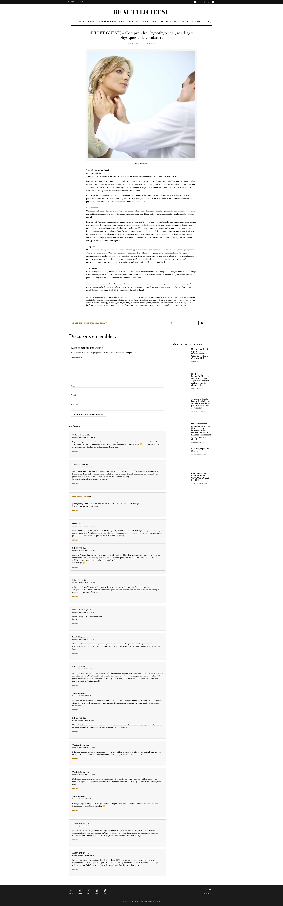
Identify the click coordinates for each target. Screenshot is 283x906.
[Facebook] (195, 2)
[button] (209, 22)
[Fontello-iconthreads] (204, 2)
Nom (73, 386)
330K (80, 893)
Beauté (82, 22)
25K (105, 893)
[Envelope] (213, 2)
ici (190, 305)
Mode (121, 22)
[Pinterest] (208, 2)
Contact (207, 894)
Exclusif (144, 22)
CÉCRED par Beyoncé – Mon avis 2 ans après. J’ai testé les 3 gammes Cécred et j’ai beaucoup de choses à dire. (201, 380)
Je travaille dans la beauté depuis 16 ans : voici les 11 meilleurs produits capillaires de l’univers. (200, 403)
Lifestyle (196, 22)
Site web (74, 405)
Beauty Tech (132, 22)
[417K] (71, 890)
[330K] (80, 890)
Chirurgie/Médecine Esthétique (175, 22)
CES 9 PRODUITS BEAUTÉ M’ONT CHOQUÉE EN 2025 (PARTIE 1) (200, 477)
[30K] (97, 890)
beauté (75, 323)
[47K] (88, 890)
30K (96, 893)
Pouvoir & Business (107, 22)
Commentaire (77, 357)
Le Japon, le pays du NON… (200, 449)
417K (71, 893)
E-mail (73, 395)
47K (88, 893)
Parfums (92, 22)
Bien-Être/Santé (86, 323)
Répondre (76, 451)
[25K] (105, 890)
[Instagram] (199, 2)
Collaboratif (101, 323)
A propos (72, 2)
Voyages (155, 22)
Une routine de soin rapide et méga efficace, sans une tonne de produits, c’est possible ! (200, 354)
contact (83, 2)
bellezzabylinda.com (80, 496)
